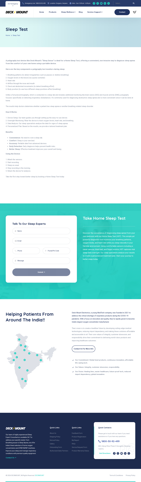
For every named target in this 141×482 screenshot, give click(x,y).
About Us (53, 433)
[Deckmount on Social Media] (114, 453)
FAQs (73, 444)
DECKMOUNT (39, 475)
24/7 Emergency (13, 4)
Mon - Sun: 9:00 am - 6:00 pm (81, 3)
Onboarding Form (56, 447)
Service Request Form (79, 447)
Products (52, 12)
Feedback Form (77, 433)
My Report (75, 440)
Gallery (52, 444)
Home (41, 12)
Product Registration (79, 437)
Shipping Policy (55, 437)
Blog (81, 12)
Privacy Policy (130, 475)
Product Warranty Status (80, 451)
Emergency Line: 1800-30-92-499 (35, 3)
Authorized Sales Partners (59, 451)
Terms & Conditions (116, 475)
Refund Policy (54, 440)
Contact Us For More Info (83, 349)
